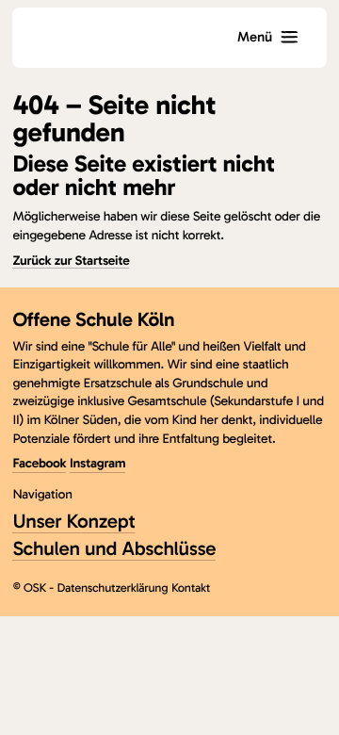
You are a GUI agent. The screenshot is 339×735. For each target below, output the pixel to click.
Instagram (97, 463)
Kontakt (190, 588)
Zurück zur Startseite (70, 261)
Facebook (39, 463)
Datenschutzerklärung (113, 588)
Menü (254, 36)
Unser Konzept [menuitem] (73, 521)
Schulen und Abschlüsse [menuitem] (114, 549)
